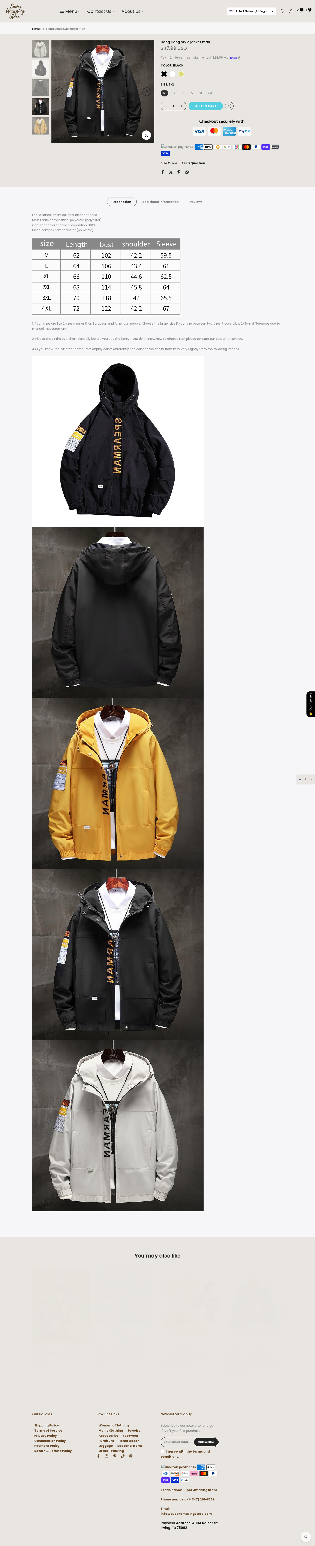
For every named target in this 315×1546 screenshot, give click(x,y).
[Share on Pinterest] (179, 172)
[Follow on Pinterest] (115, 1456)
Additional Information (160, 202)
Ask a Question (193, 163)
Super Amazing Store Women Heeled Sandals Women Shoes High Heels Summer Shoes (58, 1352)
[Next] (146, 91)
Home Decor (128, 1441)
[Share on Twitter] (171, 172)
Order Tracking (111, 1451)
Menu (71, 11)
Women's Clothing (114, 1425)
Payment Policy (47, 1446)
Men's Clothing (111, 1431)
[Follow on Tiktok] (123, 1456)
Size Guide (169, 163)
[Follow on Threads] (131, 1456)
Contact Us (99, 11)
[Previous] (59, 91)
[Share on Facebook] (163, 172)
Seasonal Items (129, 1446)
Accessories (108, 1436)
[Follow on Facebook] (98, 1456)
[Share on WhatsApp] (187, 172)
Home (36, 28)
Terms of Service (48, 1431)
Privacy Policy (45, 1436)
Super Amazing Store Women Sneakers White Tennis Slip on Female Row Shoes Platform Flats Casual (125, 1355)
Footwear (131, 1436)
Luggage (106, 1446)
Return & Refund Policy (53, 1451)
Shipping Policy (46, 1425)
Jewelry (133, 1431)
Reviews (196, 202)
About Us (131, 11)
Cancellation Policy (50, 1441)
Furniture (106, 1441)
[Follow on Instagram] (106, 1456)
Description (121, 202)
